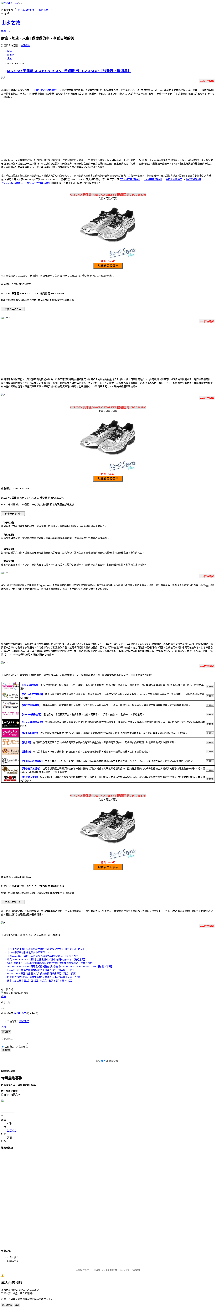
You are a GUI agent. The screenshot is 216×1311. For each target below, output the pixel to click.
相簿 (9, 51)
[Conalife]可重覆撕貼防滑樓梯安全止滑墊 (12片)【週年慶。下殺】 (41, 970)
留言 (24, 1013)
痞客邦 (17, 1013)
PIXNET (86, 1270)
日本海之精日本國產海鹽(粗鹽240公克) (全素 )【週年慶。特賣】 (40, 980)
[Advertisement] (108, 132)
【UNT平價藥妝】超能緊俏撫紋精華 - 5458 (29, 952)
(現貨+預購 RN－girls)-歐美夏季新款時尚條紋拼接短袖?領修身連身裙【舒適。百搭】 (51, 963)
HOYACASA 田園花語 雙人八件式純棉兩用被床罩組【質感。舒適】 (42, 973)
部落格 (10, 55)
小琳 (3, 996)
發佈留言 (6, 1050)
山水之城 (10, 22)
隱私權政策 (124, 1270)
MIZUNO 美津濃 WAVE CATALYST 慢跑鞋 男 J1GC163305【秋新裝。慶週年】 (69, 71)
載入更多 (6, 1032)
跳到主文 (6, 31)
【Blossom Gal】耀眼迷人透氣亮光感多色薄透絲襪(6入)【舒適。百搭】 (44, 956)
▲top (3, 1026)
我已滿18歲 (7, 1305)
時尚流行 (24, 1021)
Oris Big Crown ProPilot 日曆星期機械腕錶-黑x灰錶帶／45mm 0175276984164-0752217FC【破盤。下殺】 (60, 966)
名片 (9, 58)
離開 (17, 1305)
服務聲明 (136, 1270)
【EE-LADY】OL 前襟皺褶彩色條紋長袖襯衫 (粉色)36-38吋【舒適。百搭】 (46, 949)
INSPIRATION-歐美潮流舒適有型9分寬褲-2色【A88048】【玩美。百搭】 (44, 977)
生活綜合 (25, 45)
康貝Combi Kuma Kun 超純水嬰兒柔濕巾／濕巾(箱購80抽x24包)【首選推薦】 (46, 959)
